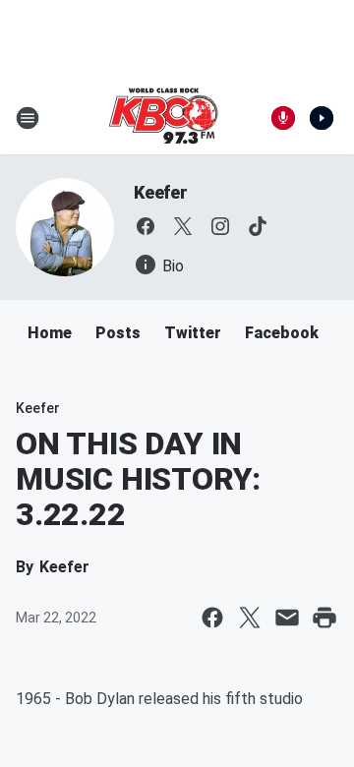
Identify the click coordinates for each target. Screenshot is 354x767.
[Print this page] (324, 617)
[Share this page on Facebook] (212, 617)
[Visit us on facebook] (145, 226)
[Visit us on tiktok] (257, 226)
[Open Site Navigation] (27, 118)
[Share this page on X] (250, 617)
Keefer (161, 192)
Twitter (192, 333)
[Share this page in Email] (287, 617)
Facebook (282, 333)
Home (50, 333)
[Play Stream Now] (321, 118)
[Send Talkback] (283, 118)
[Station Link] (163, 118)
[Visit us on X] (183, 226)
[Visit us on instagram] (220, 226)
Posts (118, 333)
